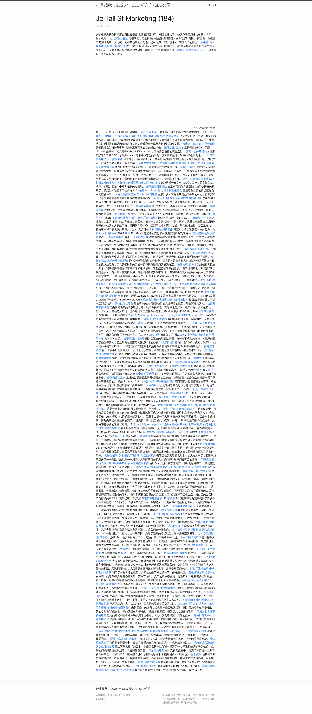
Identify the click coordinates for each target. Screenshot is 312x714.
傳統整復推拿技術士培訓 (167, 630)
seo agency (154, 424)
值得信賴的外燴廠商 (155, 319)
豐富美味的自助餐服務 (144, 194)
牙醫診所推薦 (122, 630)
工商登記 (206, 459)
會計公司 (120, 436)
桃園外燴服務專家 (106, 233)
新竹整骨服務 (166, 404)
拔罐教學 (125, 549)
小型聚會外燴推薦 (197, 334)
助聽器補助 (110, 455)
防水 (211, 178)
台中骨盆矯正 (206, 143)
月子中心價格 (170, 408)
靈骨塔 (192, 264)
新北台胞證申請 (181, 365)
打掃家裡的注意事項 (107, 182)
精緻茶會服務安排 (162, 229)
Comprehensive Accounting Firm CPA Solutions (170, 315)
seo (182, 334)
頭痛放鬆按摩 (123, 194)
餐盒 (133, 315)
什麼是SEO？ (187, 408)
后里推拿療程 (103, 358)
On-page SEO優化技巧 (198, 248)
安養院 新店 (205, 280)
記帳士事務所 (188, 167)
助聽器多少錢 (141, 237)
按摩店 (153, 217)
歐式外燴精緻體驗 (117, 260)
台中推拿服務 (203, 163)
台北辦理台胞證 (119, 38)
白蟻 (187, 467)
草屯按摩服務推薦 (152, 498)
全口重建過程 (201, 404)
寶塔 (210, 369)
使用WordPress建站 (151, 190)
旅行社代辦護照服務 (131, 182)
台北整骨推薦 (195, 545)
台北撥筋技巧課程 (129, 455)
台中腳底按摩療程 (158, 467)
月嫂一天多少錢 (150, 588)
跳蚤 (139, 135)
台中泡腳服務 (123, 213)
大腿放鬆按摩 (177, 467)
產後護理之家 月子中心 (201, 572)
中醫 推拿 (149, 381)
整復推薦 (182, 264)
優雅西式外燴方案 (141, 630)
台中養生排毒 (154, 385)
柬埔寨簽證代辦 (165, 381)
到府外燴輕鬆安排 (114, 46)
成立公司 (154, 334)
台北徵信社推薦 (114, 237)
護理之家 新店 (194, 50)
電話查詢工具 (148, 132)
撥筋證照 (196, 361)
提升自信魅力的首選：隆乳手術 (130, 217)
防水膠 (203, 630)
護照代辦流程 (156, 365)
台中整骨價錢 (207, 443)
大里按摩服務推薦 (202, 467)
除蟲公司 (141, 467)
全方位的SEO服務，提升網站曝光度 (171, 284)
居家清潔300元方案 (204, 284)
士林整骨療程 (206, 432)
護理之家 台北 (172, 147)
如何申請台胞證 (184, 404)
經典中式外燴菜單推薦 (195, 178)
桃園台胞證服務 (202, 252)
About (212, 5)
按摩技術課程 (170, 342)
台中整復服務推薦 (168, 163)
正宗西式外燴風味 (126, 638)
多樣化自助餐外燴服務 (154, 299)
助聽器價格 (172, 135)
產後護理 (145, 436)
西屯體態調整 (112, 295)
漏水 (199, 369)
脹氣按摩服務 (152, 662)
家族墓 (142, 323)
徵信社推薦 (139, 424)
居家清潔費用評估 (156, 186)
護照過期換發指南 (180, 393)
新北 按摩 (196, 654)
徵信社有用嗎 (143, 206)
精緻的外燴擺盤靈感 (118, 607)
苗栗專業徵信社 (147, 163)
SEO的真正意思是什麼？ (173, 397)
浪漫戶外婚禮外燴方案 (175, 424)
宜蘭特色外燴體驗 (196, 151)
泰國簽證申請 (107, 669)
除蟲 (127, 233)
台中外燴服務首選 (164, 198)
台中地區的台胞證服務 (167, 514)
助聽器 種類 (195, 424)
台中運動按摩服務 (139, 463)
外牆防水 (199, 358)
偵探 (186, 432)
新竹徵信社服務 (124, 303)
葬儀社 (181, 50)
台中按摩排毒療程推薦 (185, 529)
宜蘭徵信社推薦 (202, 217)
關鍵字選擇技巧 (199, 568)
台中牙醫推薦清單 (190, 537)
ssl (184, 580)
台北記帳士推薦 (125, 669)
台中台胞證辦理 (145, 373)
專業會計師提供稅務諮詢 (160, 432)
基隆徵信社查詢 (116, 377)
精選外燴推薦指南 (177, 299)
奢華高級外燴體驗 (134, 338)
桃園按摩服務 (169, 510)
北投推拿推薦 (168, 588)
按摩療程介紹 (190, 143)
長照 (123, 553)
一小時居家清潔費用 (124, 135)
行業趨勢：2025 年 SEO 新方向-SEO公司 (133, 5)
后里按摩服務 (115, 159)
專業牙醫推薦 (112, 428)
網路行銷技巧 (175, 525)
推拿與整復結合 (173, 190)
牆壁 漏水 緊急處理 (154, 135)
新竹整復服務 (187, 163)
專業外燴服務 (156, 650)
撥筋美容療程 (182, 361)
